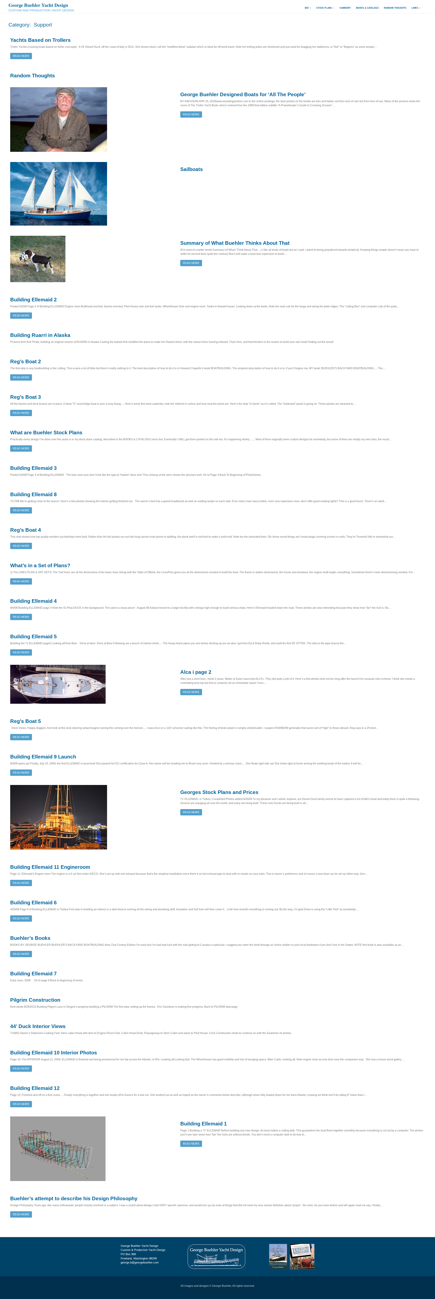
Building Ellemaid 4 (33, 601)
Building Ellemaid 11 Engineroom (50, 867)
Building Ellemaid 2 (33, 299)
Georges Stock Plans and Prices (219, 792)
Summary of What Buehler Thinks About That (235, 243)
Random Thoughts (32, 75)
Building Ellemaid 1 (203, 1123)
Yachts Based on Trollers (40, 40)
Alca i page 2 (195, 672)
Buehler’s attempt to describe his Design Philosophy (73, 1198)
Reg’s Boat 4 (25, 530)
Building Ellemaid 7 (33, 973)
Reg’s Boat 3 (25, 397)
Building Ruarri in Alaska (40, 335)
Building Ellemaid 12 (35, 1088)
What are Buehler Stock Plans (46, 432)
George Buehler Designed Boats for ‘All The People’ (243, 94)
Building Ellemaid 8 (33, 494)
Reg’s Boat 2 (25, 361)
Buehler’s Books (30, 938)
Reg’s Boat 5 (25, 721)
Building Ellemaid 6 (33, 902)
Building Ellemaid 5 (33, 636)
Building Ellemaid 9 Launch (43, 756)
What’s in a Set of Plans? (40, 565)
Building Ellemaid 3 (33, 468)
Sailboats (191, 169)
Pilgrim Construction (35, 1000)
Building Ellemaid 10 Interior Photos (53, 1052)
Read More (21, 56)
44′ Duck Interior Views (38, 1026)
